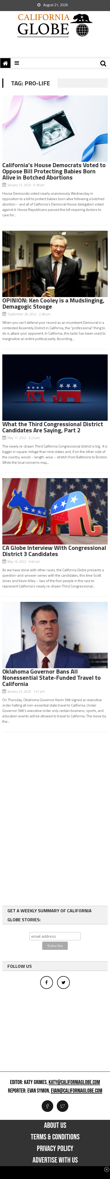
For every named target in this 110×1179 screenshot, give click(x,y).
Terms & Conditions (55, 1137)
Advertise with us (55, 1160)
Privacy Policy (55, 1148)
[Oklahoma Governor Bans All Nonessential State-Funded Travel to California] (55, 635)
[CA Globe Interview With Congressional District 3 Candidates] (55, 511)
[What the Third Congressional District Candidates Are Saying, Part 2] (55, 387)
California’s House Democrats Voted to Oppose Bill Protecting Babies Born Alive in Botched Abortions (54, 171)
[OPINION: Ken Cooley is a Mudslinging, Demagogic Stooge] (55, 264)
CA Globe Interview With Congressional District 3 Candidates (54, 550)
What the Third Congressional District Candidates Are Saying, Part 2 (52, 427)
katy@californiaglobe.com (74, 1082)
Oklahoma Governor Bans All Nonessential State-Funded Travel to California (51, 677)
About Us (55, 1125)
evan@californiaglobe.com (76, 1091)
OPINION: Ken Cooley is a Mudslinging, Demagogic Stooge (53, 303)
